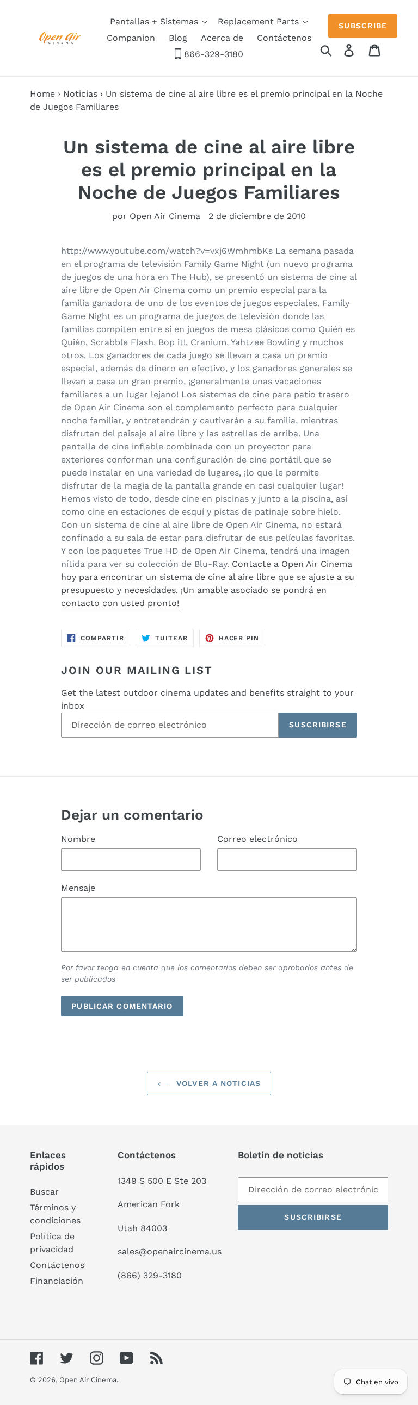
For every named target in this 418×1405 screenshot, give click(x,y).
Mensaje (78, 888)
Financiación (56, 1281)
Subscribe (363, 25)
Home (42, 94)
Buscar (44, 1192)
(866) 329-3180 (150, 1275)
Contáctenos (57, 1265)
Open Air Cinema (87, 1380)
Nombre (78, 839)
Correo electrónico (257, 839)
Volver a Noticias (217, 1083)
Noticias (80, 94)
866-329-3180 (212, 54)
